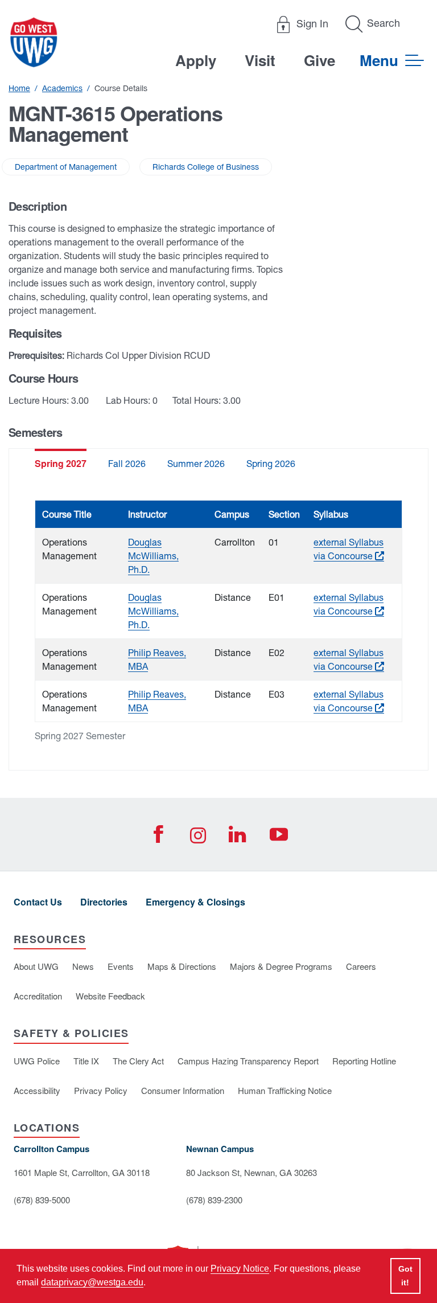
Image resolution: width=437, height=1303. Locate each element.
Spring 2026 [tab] (270, 463)
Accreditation (38, 996)
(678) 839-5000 (42, 1200)
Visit (260, 60)
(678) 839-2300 (214, 1200)
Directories (103, 901)
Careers (361, 966)
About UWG (36, 966)
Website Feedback (110, 996)
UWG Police (37, 1061)
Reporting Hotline (364, 1061)
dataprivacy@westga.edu (92, 1282)
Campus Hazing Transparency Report (248, 1061)
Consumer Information (182, 1090)
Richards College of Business (205, 166)
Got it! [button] (405, 1275)
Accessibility (37, 1090)
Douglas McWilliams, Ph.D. (153, 556)
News (83, 966)
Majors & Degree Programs (281, 966)
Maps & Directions (181, 966)
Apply (195, 60)
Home (19, 88)
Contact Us (38, 901)
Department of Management (66, 166)
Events (121, 966)
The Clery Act (138, 1061)
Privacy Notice (240, 1268)
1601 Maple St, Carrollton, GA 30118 (82, 1172)
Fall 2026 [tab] (127, 463)
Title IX (86, 1061)
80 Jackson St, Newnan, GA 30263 (251, 1172)
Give (319, 60)
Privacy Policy (100, 1090)
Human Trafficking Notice (285, 1090)
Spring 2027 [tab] (60, 463)
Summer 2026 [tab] (196, 463)
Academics (62, 88)
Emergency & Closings (195, 901)
